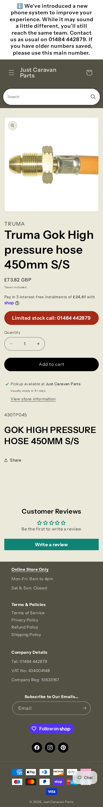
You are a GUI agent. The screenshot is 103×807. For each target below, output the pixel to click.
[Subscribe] (84, 708)
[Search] (93, 97)
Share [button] (15, 460)
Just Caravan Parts (58, 802)
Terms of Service (28, 612)
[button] (11, 72)
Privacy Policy (24, 620)
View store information (33, 398)
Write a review (51, 544)
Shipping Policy (26, 634)
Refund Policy (24, 627)
